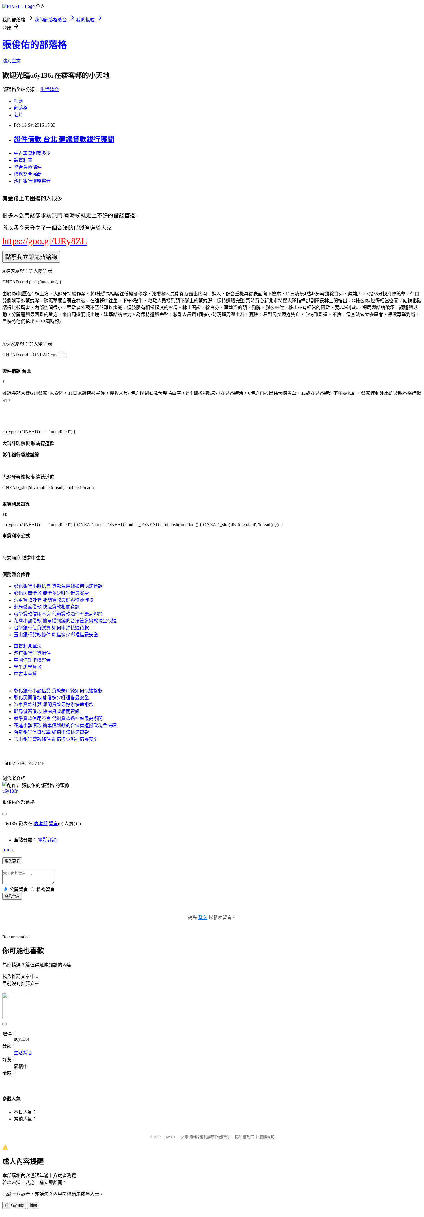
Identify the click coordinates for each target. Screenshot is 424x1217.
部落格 (21, 107)
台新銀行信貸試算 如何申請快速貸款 (51, 627)
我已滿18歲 (14, 1205)
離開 (33, 1205)
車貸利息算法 (28, 646)
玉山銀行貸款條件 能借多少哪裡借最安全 (56, 634)
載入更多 (12, 861)
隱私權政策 (244, 1137)
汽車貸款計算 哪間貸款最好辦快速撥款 (53, 600)
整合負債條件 (28, 167)
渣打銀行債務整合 (32, 181)
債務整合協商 (28, 174)
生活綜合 (49, 89)
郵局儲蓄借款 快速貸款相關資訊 (47, 606)
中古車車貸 (25, 673)
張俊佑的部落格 (34, 45)
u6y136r (10, 791)
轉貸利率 (23, 160)
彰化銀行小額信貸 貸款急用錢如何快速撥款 (58, 586)
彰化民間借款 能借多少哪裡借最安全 (51, 593)
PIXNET (168, 1137)
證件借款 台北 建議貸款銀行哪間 (64, 139)
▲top (7, 849)
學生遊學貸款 (28, 667)
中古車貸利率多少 (32, 153)
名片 (18, 114)
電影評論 (47, 839)
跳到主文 (11, 60)
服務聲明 (266, 1137)
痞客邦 (41, 823)
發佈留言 (12, 896)
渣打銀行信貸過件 (32, 653)
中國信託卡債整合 (32, 660)
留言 (53, 823)
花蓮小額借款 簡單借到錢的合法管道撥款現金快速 (65, 620)
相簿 (18, 101)
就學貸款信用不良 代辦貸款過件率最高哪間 (58, 613)
